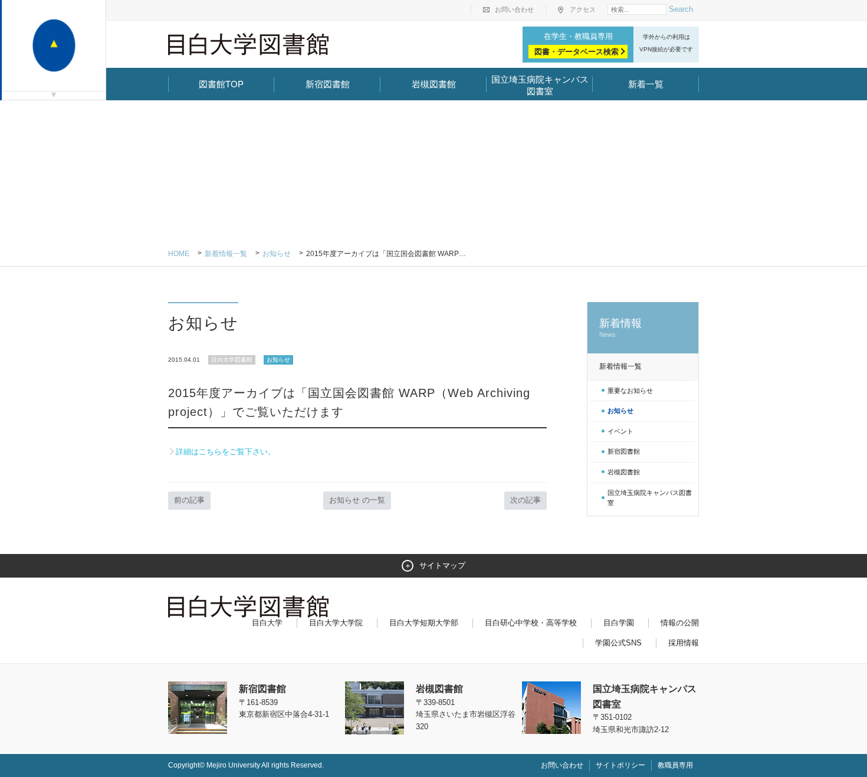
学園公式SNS (618, 642)
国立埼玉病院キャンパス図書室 (540, 85)
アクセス (583, 9)
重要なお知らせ (630, 390)
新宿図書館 (328, 84)
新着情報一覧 (226, 254)
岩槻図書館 (434, 84)
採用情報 (683, 642)
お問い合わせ (514, 9)
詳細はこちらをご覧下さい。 (225, 451)
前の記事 (189, 500)
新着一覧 (646, 84)
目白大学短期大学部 (423, 622)
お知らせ (276, 254)
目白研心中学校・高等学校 (531, 622)
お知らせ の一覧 (357, 500)
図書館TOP (221, 84)
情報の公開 (680, 622)
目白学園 (618, 622)
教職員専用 (675, 765)
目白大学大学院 (336, 622)
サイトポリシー (620, 765)
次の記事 (525, 500)
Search (681, 9)
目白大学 (267, 622)
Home (178, 254)
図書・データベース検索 (576, 51)
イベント (620, 431)
